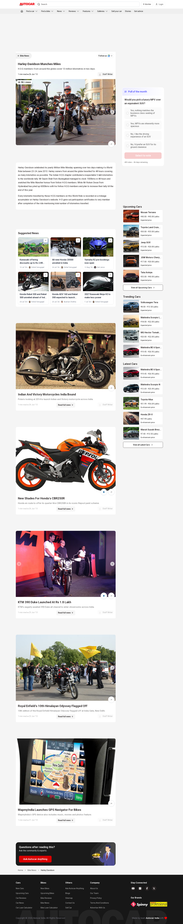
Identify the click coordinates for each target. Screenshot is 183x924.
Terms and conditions (99, 903)
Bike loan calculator (49, 908)
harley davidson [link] (47, 870)
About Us (94, 888)
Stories (128, 11)
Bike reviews (46, 898)
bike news (32, 870)
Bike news (45, 903)
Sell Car (68, 908)
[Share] (111, 144)
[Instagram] (140, 888)
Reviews (72, 11)
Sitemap (69, 898)
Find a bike (45, 11)
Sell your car (116, 11)
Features (86, 11)
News (59, 11)
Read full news (64, 405)
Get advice (138, 11)
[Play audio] (104, 492)
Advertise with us (97, 908)
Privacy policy (96, 898)
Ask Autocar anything (74, 888)
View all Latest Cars (141, 445)
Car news (20, 903)
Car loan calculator (24, 908)
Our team (94, 893)
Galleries (100, 11)
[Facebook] (147, 888)
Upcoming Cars (22, 893)
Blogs (67, 893)
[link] (131, 216)
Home (20, 870)
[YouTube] (133, 888)
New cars (20, 888)
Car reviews (21, 898)
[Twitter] (154, 888)
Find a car (30, 11)
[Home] (22, 11)
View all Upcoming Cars (141, 288)
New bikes (45, 888)
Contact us (70, 903)
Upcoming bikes (47, 893)
